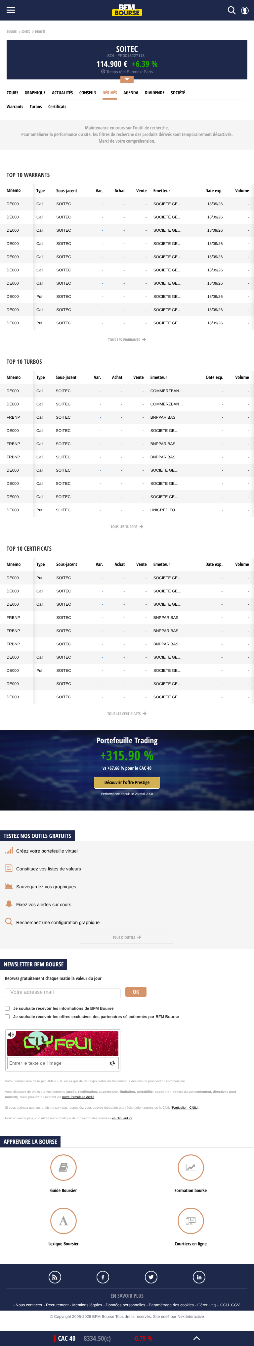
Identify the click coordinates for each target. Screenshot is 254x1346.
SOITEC (63, 204)
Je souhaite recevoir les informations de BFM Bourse (63, 1008)
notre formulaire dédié (78, 1097)
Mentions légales (87, 1305)
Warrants (15, 107)
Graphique (35, 93)
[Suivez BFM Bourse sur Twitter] (151, 1277)
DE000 (13, 204)
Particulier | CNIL (184, 1108)
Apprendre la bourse (30, 1141)
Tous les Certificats (124, 714)
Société (178, 93)
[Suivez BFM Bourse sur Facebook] (103, 1277)
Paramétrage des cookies (171, 1305)
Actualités (62, 93)
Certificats (57, 107)
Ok (136, 992)
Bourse (12, 31)
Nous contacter (29, 1305)
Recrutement (57, 1305)
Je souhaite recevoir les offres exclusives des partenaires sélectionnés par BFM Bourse (96, 1016)
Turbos (36, 107)
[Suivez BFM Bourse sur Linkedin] (199, 1277)
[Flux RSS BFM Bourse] (55, 1277)
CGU (224, 1305)
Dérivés (110, 93)
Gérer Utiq (206, 1305)
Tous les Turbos (125, 527)
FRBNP (13, 417)
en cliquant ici (122, 1118)
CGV (235, 1305)
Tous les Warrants (124, 340)
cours (12, 93)
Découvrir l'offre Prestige (127, 782)
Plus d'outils (124, 937)
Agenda (130, 93)
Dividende (155, 93)
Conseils (87, 93)
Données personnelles (125, 1305)
